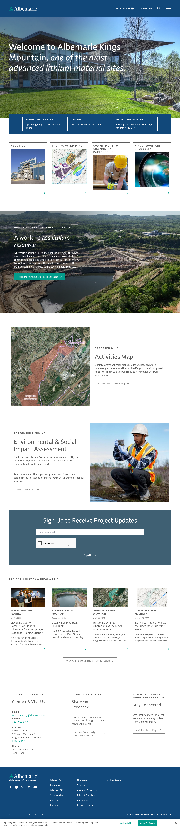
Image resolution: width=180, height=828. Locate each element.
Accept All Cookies (147, 823)
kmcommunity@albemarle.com (29, 715)
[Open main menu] (168, 8)
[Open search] (158, 8)
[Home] (23, 8)
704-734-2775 (20, 722)
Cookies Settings (127, 823)
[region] (90, 823)
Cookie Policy (43, 825)
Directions (17, 740)
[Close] (176, 823)
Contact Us (146, 8)
